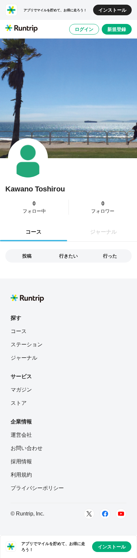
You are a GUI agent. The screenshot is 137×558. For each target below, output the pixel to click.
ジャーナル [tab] (103, 232)
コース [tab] (34, 232)
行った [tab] (110, 256)
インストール (112, 10)
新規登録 (116, 29)
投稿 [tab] (27, 256)
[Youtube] (121, 513)
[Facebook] (105, 513)
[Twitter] (89, 513)
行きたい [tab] (68, 256)
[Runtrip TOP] (21, 29)
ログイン (84, 29)
